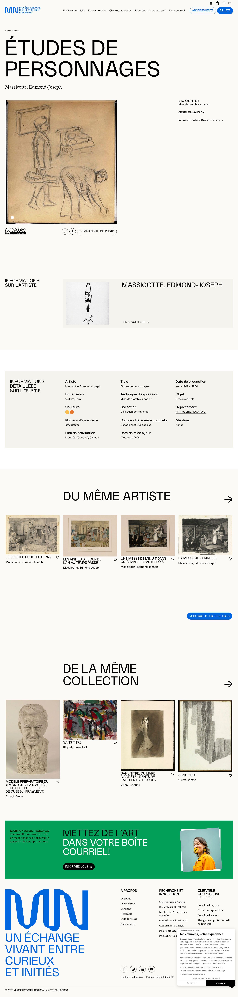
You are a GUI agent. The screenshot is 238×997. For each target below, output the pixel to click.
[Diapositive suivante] (228, 499)
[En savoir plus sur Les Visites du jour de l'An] (33, 534)
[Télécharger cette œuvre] (72, 231)
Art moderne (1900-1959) (191, 412)
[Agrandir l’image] (65, 231)
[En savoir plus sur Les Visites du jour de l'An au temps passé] (90, 535)
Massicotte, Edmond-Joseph (83, 386)
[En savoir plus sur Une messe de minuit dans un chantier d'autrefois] (148, 535)
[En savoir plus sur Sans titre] (90, 720)
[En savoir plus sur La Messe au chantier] (205, 535)
